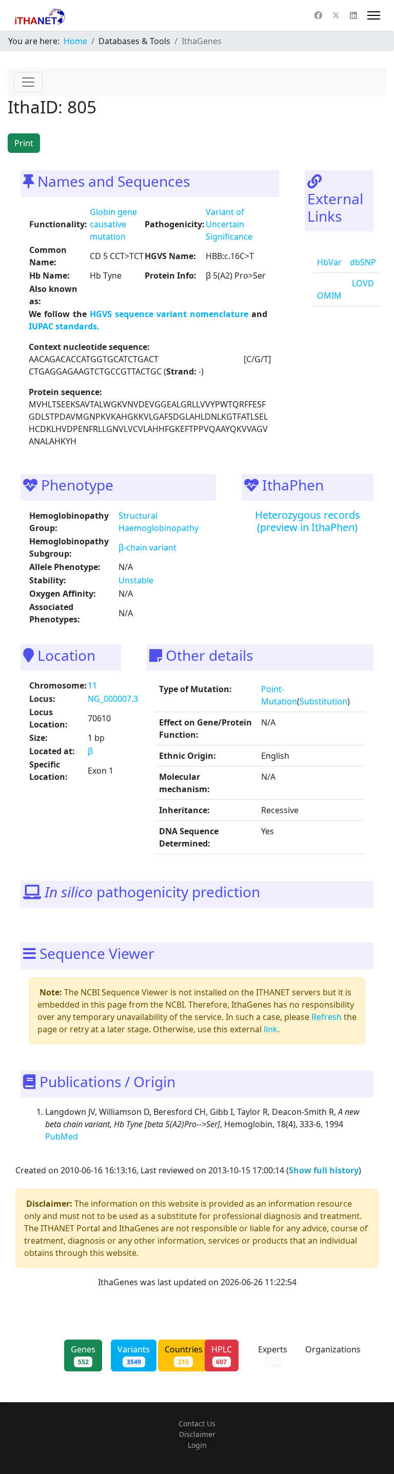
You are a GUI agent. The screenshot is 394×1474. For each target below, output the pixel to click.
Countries (184, 1355)
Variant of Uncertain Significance (229, 224)
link (271, 1029)
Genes (83, 1355)
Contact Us (197, 1423)
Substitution (323, 701)
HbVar (329, 262)
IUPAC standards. (64, 326)
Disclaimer (197, 1434)
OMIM (329, 295)
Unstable (136, 580)
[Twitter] (336, 15)
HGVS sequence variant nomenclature (170, 314)
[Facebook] (318, 15)
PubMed (62, 1136)
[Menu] (373, 15)
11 (92, 685)
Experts (272, 1355)
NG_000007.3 (113, 698)
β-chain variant (147, 547)
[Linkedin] (353, 15)
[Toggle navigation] (28, 82)
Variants (133, 1355)
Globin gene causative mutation (113, 224)
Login (197, 1445)
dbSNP (363, 262)
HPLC (221, 1355)
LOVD (362, 283)
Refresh (326, 1017)
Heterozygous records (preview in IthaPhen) (307, 521)
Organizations (333, 1355)
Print (23, 143)
